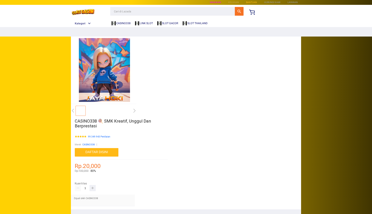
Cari (239, 11)
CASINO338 (88, 144)
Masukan (215, 2)
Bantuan (251, 2)
